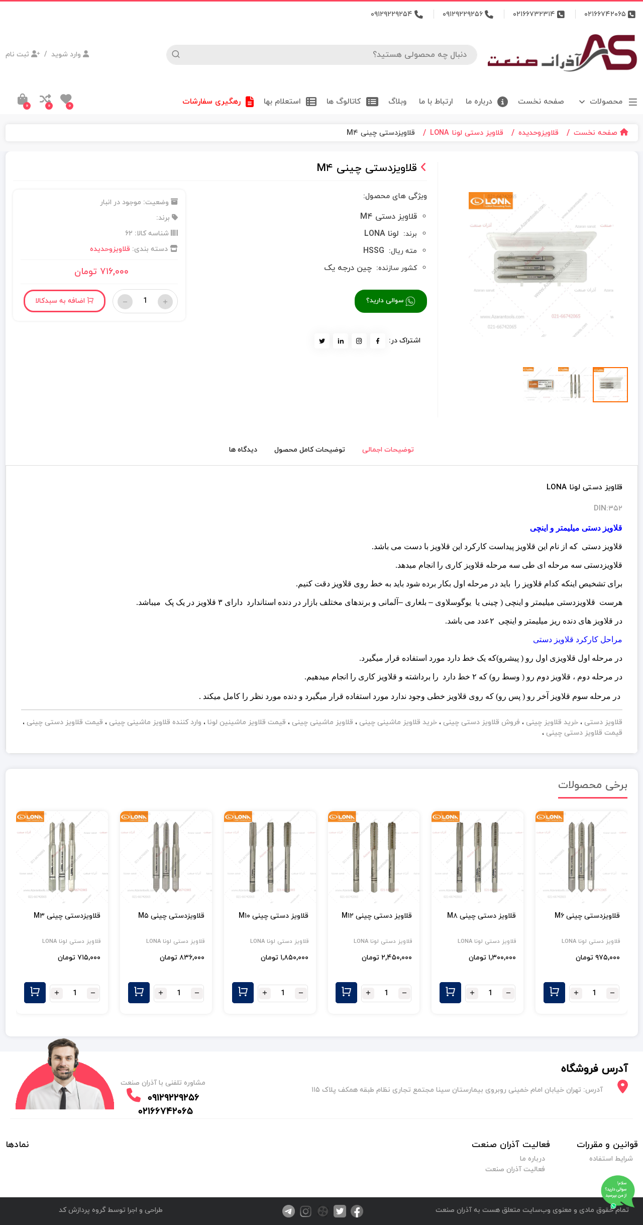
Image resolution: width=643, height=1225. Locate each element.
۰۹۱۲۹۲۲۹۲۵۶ (464, 14)
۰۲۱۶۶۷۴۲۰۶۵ (606, 14)
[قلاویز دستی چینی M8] (477, 857)
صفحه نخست (541, 101)
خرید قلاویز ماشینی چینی (397, 722)
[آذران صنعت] (563, 54)
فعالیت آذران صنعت (515, 1169)
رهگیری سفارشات (212, 101)
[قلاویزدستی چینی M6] (581, 857)
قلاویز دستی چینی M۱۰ (273, 916)
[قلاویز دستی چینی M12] (374, 857)
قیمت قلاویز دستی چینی (64, 722)
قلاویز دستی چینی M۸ (481, 916)
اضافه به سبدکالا (61, 301)
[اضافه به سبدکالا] (554, 992)
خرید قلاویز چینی (551, 722)
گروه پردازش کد (82, 1210)
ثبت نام (18, 54)
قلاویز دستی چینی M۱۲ (377, 916)
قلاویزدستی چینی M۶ (587, 916)
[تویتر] (337, 1210)
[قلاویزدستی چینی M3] (62, 857)
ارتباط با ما (437, 101)
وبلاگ (398, 101)
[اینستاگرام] (303, 1210)
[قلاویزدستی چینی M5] (166, 857)
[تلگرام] (287, 1210)
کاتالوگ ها (345, 101)
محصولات (606, 101)
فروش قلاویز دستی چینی (480, 722)
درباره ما (480, 101)
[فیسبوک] (354, 1210)
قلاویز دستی (602, 722)
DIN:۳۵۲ (608, 508)
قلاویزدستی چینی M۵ (171, 916)
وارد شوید (66, 54)
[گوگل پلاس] (320, 1210)
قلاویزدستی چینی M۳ (67, 916)
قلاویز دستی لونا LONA (591, 941)
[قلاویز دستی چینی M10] (270, 857)
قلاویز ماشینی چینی (321, 722)
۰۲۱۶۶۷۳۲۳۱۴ (535, 14)
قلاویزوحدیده (110, 249)
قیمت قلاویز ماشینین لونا (245, 722)
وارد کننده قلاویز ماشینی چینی (154, 722)
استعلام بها (283, 101)
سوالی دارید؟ (385, 300)
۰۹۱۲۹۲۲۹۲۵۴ (392, 14)
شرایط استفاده (611, 1159)
